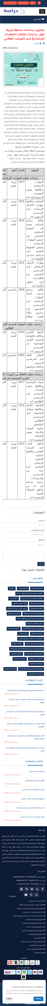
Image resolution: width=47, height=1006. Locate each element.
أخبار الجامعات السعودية (34, 654)
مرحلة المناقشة (37, 588)
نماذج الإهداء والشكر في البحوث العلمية (31, 808)
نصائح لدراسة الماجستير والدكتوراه (31, 639)
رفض (9, 999)
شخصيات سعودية (36, 659)
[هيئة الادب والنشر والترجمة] (13, 963)
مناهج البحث (23, 634)
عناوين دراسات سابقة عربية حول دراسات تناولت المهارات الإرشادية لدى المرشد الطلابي (24, 35)
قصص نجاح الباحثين (35, 674)
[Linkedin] (32, 889)
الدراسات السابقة (36, 603)
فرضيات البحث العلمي (37, 771)
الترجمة (11, 588)
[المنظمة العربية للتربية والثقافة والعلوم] (21, 963)
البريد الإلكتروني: (38, 531)
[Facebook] (42, 889)
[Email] (26, 894)
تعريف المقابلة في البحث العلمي (33, 790)
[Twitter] (37, 889)
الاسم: (42, 521)
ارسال (41, 564)
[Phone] (31, 894)
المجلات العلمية (13, 629)
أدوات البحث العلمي (19, 603)
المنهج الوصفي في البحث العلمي (33, 799)
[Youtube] (21, 889)
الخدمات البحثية (10, 669)
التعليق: (41, 540)
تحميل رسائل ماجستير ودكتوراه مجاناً (30, 619)
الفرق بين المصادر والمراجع (35, 781)
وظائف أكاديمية (16, 654)
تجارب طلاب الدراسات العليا (17, 608)
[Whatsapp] (36, 894)
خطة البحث (13, 598)
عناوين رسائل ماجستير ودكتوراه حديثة (30, 593)
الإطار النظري (22, 588)
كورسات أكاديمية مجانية (34, 644)
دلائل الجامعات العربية (35, 624)
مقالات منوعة (17, 644)
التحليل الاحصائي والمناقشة (33, 629)
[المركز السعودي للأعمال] (32, 963)
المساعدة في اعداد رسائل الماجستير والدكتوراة (27, 649)
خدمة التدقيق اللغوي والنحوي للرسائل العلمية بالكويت (26, 690)
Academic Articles (36, 664)
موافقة (38, 999)
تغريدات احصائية (19, 659)
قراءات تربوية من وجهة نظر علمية (31, 669)
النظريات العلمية (14, 613)
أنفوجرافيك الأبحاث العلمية (33, 613)
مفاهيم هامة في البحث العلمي (32, 598)
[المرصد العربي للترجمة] (27, 963)
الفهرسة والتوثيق (37, 608)
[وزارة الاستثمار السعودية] (37, 963)
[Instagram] (26, 889)
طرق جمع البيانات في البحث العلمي (32, 817)
